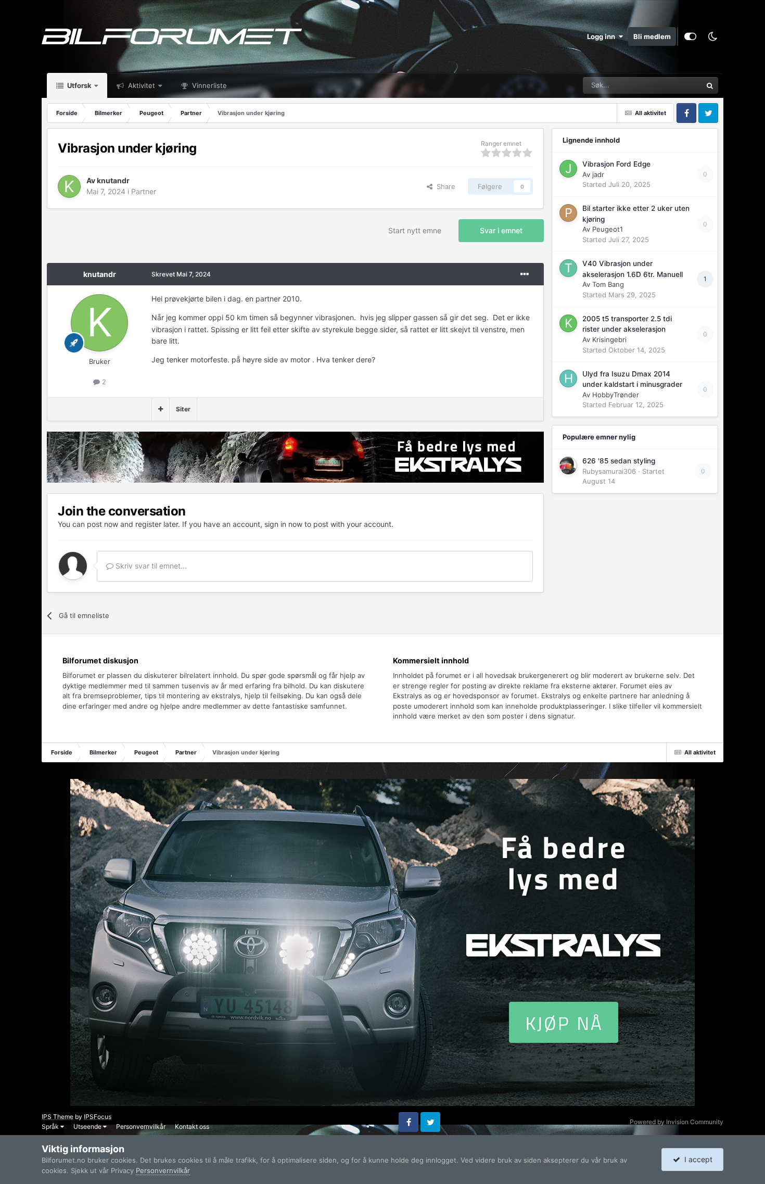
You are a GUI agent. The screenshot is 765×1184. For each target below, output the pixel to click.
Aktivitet (140, 85)
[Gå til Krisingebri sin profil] (568, 323)
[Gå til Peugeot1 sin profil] (568, 213)
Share (443, 186)
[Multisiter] (160, 409)
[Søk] (710, 85)
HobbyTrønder (615, 395)
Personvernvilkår (140, 1126)
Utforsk (79, 85)
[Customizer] (690, 36)
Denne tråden (667, 85)
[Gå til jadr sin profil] (568, 169)
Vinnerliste (208, 85)
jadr (598, 174)
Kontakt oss (192, 1126)
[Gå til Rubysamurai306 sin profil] (568, 465)
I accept (696, 1159)
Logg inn (602, 36)
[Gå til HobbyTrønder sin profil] (568, 378)
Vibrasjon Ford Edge (616, 164)
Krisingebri (609, 339)
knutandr (113, 180)
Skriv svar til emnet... (150, 565)
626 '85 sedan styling (618, 461)
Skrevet (181, 274)
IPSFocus (97, 1116)
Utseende (88, 1126)
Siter (183, 409)
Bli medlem (652, 36)
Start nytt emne (414, 230)
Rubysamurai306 (609, 471)
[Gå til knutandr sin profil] (69, 186)
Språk (51, 1126)
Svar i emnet (501, 230)
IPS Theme (57, 1116)
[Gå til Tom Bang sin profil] (568, 268)
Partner (143, 191)
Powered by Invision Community (676, 1122)
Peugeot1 (607, 229)
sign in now (283, 524)
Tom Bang (608, 284)
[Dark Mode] (712, 36)
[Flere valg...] (524, 274)
